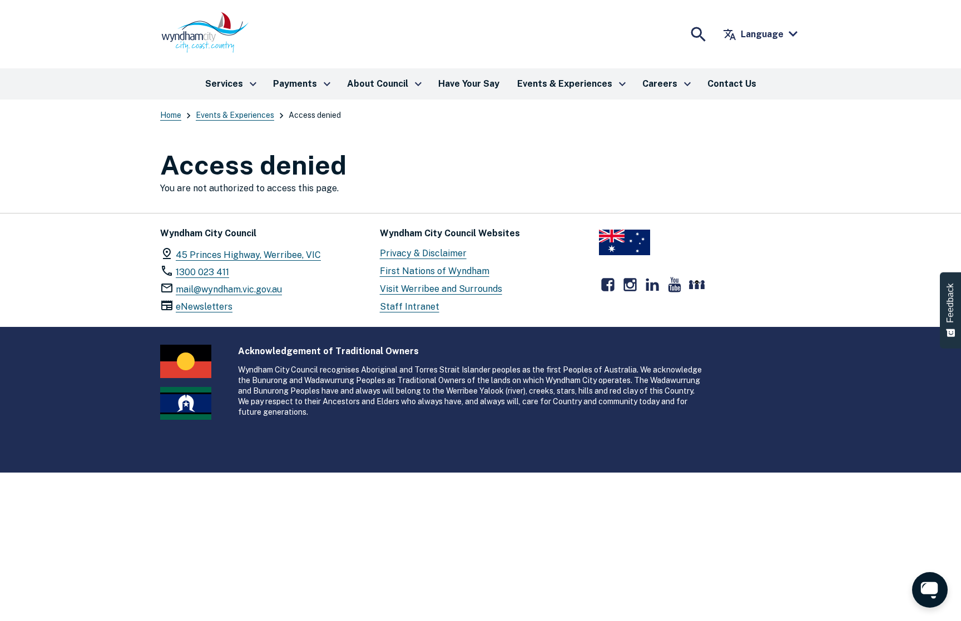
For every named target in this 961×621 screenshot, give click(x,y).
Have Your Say (468, 83)
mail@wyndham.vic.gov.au (229, 289)
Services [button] (232, 84)
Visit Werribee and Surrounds (441, 289)
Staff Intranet (409, 306)
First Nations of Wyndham (434, 271)
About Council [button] (386, 84)
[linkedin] (652, 285)
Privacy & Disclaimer (423, 253)
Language (753, 34)
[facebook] (608, 285)
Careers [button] (668, 84)
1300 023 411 (202, 272)
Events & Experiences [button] (573, 84)
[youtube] (674, 285)
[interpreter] (697, 285)
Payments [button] (303, 84)
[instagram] (630, 285)
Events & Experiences (235, 115)
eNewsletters (204, 306)
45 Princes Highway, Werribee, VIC (248, 255)
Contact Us (731, 83)
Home (170, 115)
